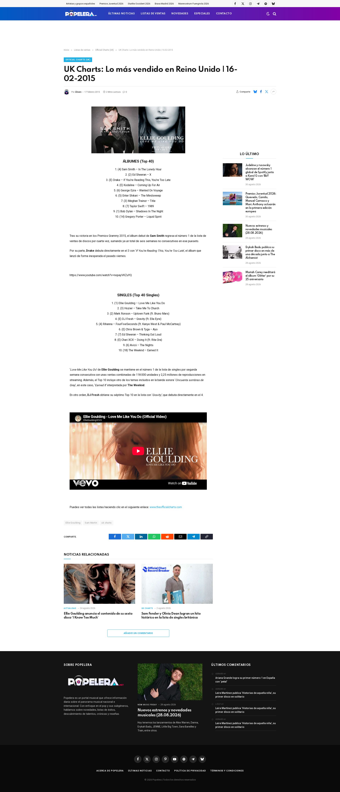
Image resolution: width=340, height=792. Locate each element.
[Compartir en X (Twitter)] (266, 91)
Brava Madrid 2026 (164, 3)
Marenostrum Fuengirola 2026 (193, 3)
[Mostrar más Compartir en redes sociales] (273, 91)
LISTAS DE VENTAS (153, 13)
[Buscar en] (274, 14)
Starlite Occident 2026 (139, 3)
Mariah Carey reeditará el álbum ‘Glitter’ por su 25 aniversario (260, 276)
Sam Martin (91, 522)
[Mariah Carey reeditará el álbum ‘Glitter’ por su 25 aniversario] (232, 277)
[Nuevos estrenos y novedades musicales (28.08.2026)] (232, 230)
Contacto (163, 770)
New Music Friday (147, 705)
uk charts (106, 522)
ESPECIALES (202, 13)
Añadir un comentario (138, 633)
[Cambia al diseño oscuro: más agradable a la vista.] (268, 14)
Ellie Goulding (73, 522)
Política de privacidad (190, 770)
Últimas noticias (140, 770)
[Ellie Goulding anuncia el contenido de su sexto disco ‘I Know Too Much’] (99, 584)
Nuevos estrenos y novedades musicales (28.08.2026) (258, 229)
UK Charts (147, 608)
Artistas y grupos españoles (80, 3)
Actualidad (70, 608)
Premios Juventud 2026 (111, 3)
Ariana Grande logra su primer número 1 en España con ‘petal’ (245, 679)
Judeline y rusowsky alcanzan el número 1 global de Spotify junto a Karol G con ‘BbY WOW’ (259, 172)
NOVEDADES (179, 13)
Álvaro (78, 92)
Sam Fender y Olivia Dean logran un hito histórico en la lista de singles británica (170, 615)
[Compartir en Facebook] (261, 91)
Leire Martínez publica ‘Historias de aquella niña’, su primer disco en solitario (245, 695)
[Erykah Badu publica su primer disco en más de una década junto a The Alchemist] (232, 252)
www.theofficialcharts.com (166, 507)
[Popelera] (81, 13)
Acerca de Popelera (110, 770)
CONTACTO (224, 13)
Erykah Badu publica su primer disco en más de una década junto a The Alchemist (260, 252)
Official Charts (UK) (78, 59)
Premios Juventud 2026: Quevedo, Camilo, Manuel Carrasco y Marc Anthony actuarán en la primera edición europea (260, 202)
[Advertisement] (170, 35)
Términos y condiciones (227, 770)
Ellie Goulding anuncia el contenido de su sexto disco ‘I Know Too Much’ (98, 615)
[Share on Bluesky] (255, 91)
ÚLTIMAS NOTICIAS (121, 13)
